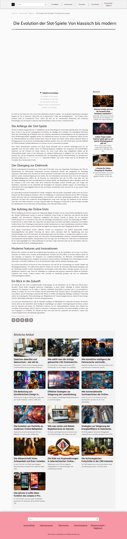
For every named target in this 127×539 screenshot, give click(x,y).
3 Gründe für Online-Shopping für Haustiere (103, 169)
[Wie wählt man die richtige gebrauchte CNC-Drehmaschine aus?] (63, 347)
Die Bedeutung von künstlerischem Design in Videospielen (26, 394)
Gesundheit (54, 4)
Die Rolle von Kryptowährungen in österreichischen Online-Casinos (63, 461)
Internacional (68, 4)
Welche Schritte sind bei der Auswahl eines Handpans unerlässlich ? (103, 111)
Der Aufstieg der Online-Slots (49, 102)
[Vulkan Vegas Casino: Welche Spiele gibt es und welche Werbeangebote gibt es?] (103, 129)
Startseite (14, 13)
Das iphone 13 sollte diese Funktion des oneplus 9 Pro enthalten (27, 495)
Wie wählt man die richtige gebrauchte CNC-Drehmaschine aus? (63, 362)
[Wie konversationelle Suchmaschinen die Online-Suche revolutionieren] (97, 379)
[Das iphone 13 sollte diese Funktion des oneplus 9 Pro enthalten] (29, 481)
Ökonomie (82, 4)
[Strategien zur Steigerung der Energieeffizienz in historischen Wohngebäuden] (97, 414)
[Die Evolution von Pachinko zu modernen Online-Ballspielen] (29, 414)
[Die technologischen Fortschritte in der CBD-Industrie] (97, 446)
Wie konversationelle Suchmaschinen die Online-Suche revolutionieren (95, 394)
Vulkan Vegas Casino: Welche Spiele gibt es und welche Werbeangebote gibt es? (103, 140)
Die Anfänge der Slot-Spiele (49, 96)
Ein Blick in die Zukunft (49, 107)
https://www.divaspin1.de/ (34, 158)
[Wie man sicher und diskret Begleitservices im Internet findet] (63, 414)
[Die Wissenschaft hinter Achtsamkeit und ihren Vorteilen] (29, 446)
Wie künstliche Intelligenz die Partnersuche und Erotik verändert (96, 362)
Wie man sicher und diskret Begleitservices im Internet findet (61, 429)
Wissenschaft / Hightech (108, 4)
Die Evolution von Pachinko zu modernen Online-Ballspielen (28, 427)
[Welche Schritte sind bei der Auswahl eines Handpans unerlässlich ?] (103, 101)
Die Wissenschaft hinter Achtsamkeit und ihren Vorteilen (29, 459)
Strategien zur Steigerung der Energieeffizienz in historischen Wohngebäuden (97, 429)
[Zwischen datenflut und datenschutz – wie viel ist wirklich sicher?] (29, 347)
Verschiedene (95, 4)
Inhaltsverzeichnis (50, 93)
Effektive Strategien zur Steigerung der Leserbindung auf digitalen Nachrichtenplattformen (62, 395)
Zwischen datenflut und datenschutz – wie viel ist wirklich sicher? (26, 362)
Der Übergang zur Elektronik (49, 99)
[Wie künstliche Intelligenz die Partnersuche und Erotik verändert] (97, 347)
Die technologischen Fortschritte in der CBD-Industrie (97, 459)
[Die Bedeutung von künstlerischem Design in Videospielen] (29, 379)
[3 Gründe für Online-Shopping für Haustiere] (103, 160)
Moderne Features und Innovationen (49, 104)
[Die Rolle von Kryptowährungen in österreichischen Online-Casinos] (63, 446)
